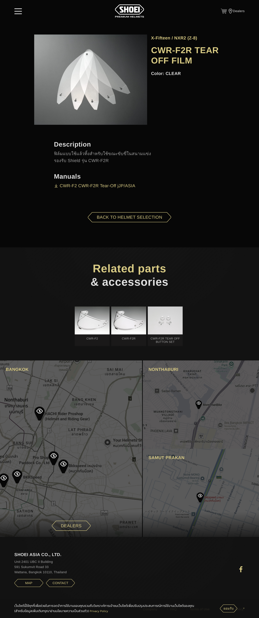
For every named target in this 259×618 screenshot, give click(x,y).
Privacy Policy (99, 611)
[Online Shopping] (224, 11)
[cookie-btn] (244, 608)
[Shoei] (129, 11)
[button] (18, 11)
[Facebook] (241, 569)
